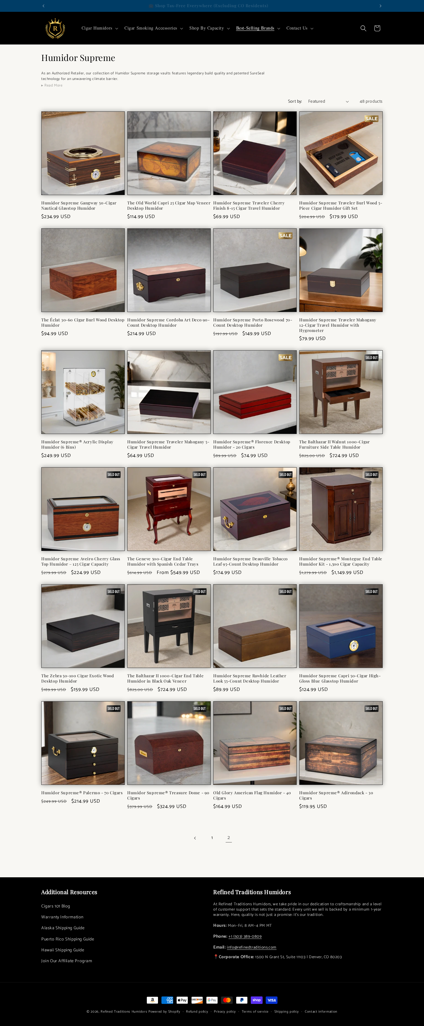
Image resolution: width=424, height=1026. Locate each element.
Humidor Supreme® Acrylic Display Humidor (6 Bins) (77, 444)
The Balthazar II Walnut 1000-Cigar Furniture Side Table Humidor (334, 444)
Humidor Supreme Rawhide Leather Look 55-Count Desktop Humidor (249, 678)
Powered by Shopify (164, 1011)
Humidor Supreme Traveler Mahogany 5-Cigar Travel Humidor (168, 444)
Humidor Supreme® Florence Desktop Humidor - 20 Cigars (252, 444)
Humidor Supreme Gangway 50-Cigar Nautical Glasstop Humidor (78, 205)
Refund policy (197, 1011)
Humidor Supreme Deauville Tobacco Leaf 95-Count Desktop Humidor (250, 561)
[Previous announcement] (43, 6)
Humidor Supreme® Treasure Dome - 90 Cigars (168, 795)
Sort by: (295, 101)
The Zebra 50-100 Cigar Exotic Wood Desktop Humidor (77, 678)
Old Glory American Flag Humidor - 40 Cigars (252, 795)
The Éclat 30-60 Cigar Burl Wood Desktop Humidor (82, 322)
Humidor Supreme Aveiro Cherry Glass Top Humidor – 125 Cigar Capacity (80, 561)
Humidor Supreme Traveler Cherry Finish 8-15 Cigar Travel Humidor (249, 205)
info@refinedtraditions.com (252, 947)
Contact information (321, 1011)
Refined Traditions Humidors (124, 1011)
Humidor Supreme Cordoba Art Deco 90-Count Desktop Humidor (168, 322)
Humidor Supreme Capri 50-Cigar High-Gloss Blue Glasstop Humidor (340, 678)
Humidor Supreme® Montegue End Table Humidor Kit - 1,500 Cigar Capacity (340, 561)
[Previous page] (195, 838)
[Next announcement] (380, 6)
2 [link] (229, 837)
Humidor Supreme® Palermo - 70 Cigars (82, 792)
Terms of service (255, 1011)
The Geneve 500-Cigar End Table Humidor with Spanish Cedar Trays (162, 561)
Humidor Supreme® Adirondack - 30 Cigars (336, 795)
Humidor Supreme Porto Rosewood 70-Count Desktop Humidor (252, 322)
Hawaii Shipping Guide (62, 950)
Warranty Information (62, 917)
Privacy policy (225, 1011)
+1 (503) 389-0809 (245, 936)
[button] (99, 28)
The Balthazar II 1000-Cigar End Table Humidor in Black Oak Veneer (165, 678)
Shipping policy (286, 1011)
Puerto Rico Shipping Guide (67, 939)
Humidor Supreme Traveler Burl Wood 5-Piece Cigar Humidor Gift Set (340, 205)
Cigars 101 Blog (55, 906)
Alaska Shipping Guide (63, 928)
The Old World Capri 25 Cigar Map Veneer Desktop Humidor (168, 205)
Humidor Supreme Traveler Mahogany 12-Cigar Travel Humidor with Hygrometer (338, 325)
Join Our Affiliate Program (66, 961)
